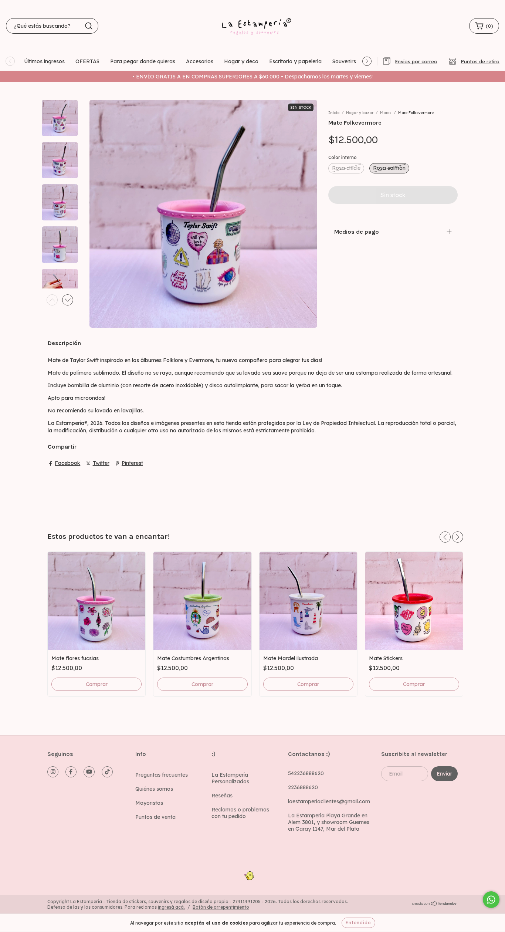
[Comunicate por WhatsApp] (491, 899)
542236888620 (306, 773)
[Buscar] (88, 26)
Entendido (358, 922)
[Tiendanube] (434, 904)
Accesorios (199, 61)
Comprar (202, 684)
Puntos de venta (155, 817)
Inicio (333, 112)
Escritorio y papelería (295, 61)
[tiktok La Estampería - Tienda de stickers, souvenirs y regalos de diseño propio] (107, 771)
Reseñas (222, 795)
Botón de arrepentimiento (221, 907)
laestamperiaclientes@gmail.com (329, 801)
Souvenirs (344, 61)
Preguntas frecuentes (161, 774)
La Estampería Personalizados (230, 778)
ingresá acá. (171, 907)
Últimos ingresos (44, 61)
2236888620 (303, 787)
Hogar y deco (241, 61)
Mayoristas (149, 803)
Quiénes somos (154, 789)
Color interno (342, 157)
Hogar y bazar (359, 112)
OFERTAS (87, 61)
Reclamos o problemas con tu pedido (240, 813)
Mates (386, 112)
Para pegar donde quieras (142, 61)
